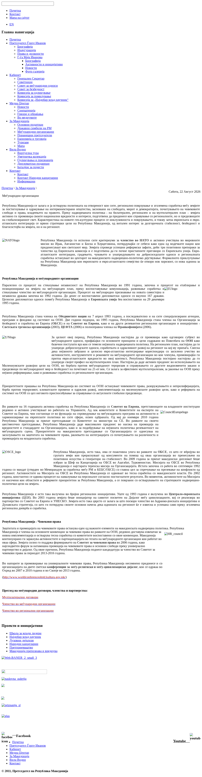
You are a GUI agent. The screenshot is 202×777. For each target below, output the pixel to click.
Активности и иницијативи (44, 64)
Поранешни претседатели (34, 135)
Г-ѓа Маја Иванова (29, 57)
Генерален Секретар (30, 78)
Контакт (22, 174)
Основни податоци (30, 124)
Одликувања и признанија (35, 160)
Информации (26, 181)
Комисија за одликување (33, 92)
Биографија (25, 46)
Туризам (23, 142)
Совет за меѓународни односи (37, 85)
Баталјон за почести (30, 167)
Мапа (21, 146)
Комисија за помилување (34, 96)
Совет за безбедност (30, 89)
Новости (31, 68)
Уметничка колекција (31, 156)
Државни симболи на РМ (34, 128)
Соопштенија (26, 110)
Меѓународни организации (35, 131)
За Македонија (25, 188)
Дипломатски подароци (33, 163)
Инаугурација (26, 50)
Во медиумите (27, 117)
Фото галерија (34, 71)
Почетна (7, 188)
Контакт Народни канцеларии (37, 177)
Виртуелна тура (28, 153)
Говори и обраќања (30, 114)
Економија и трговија (31, 138)
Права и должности (30, 53)
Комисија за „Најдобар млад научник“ (42, 99)
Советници (25, 82)
